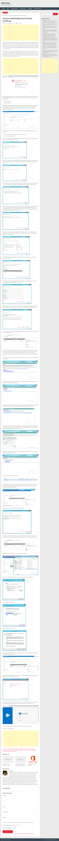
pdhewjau (7, 23)
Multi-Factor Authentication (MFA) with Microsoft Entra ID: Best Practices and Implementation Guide (50, 51)
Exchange (30, 8)
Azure (8, 8)
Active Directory (14, 8)
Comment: (5, 795)
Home (3, 8)
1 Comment (20, 23)
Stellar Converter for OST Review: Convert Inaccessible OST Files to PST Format (50, 27)
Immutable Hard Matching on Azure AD (50, 24)
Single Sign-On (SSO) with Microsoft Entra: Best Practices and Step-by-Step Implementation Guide (50, 55)
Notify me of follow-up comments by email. (11, 825)
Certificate (21, 748)
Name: (4, 806)
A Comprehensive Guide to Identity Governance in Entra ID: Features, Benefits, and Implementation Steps (49, 35)
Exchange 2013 (6, 750)
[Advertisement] (20, 33)
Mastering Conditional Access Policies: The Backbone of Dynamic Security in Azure (50, 47)
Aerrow (5, 3)
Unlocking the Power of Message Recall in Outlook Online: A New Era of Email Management (50, 31)
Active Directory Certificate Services (12, 748)
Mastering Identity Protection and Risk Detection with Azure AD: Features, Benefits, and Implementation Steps (50, 43)
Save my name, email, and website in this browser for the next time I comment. (19, 822)
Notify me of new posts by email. (9, 827)
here (32, 353)
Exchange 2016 (12, 750)
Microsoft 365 (23, 8)
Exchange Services (6, 751)
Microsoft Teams (37, 8)
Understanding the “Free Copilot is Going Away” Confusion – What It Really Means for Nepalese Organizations (50, 21)
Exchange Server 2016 (32, 750)
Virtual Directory (14, 751)
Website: (4, 817)
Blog (7, 15)
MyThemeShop (49, 839)
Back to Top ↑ (55, 839)
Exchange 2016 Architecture (21, 750)
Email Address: (5, 811)
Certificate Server (27, 748)
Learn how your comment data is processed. (26, 833)
